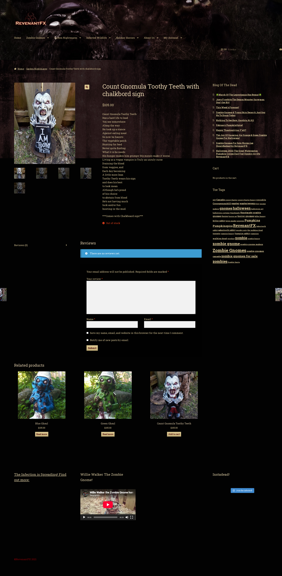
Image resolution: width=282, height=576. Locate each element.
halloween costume (221, 213)
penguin (240, 221)
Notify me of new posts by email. (109, 340)
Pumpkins (252, 220)
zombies (220, 261)
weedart (231, 239)
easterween (247, 203)
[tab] (41, 245)
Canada (220, 199)
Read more (41, 434)
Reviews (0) (21, 245)
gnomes (226, 208)
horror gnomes (245, 216)
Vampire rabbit (242, 233)
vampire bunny (227, 234)
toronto (216, 233)
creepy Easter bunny (247, 200)
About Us (149, 37)
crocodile (261, 200)
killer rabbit (219, 221)
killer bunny (260, 216)
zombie (241, 238)
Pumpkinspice (223, 226)
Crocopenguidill (222, 203)
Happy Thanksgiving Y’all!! (231, 130)
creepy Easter (231, 200)
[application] (108, 504)
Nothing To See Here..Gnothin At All (235, 120)
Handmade (235, 213)
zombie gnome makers (251, 244)
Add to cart (174, 434)
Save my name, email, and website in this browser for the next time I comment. (136, 332)
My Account (171, 37)
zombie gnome (226, 243)
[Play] (84, 517)
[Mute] (126, 517)
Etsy (257, 204)
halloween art (257, 209)
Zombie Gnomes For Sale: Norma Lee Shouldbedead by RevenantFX (234, 144)
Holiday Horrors (125, 37)
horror (225, 216)
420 (214, 200)
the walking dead (255, 230)
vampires (254, 234)
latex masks (231, 221)
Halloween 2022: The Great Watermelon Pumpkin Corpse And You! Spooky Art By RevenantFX (238, 153)
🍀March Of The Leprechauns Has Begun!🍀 (238, 94)
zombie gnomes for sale (239, 256)
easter (235, 203)
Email (148, 319)
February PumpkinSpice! (229, 125)
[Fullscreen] (131, 517)
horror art (233, 216)
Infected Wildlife (96, 37)
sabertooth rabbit (227, 230)
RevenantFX (244, 225)
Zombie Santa (234, 262)
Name (91, 319)
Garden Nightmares (65, 37)
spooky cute (241, 230)
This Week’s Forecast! (227, 107)
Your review (95, 278)
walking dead (220, 238)
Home (17, 37)
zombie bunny (254, 239)
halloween (242, 208)
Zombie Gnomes (35, 37)
